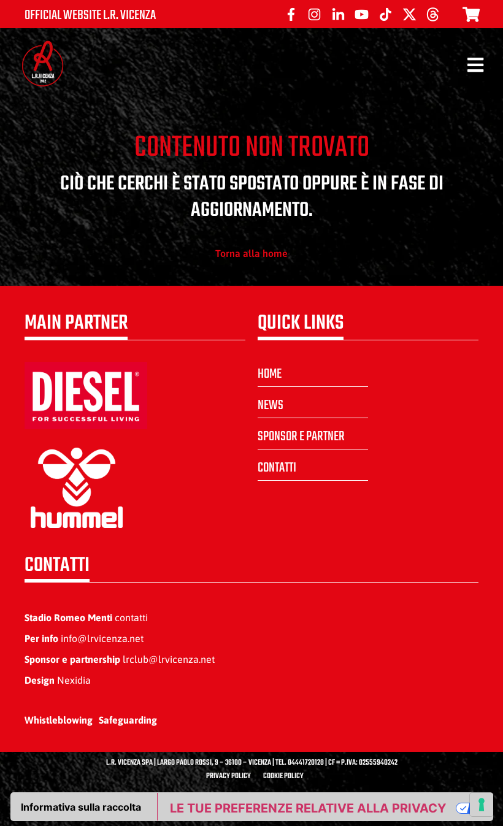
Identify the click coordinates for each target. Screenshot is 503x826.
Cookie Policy (283, 776)
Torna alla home (251, 253)
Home (270, 374)
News (270, 405)
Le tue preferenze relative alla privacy (308, 808)
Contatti (277, 467)
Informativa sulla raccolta (81, 807)
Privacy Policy (228, 776)
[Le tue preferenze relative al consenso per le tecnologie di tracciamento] (481, 804)
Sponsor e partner (301, 436)
